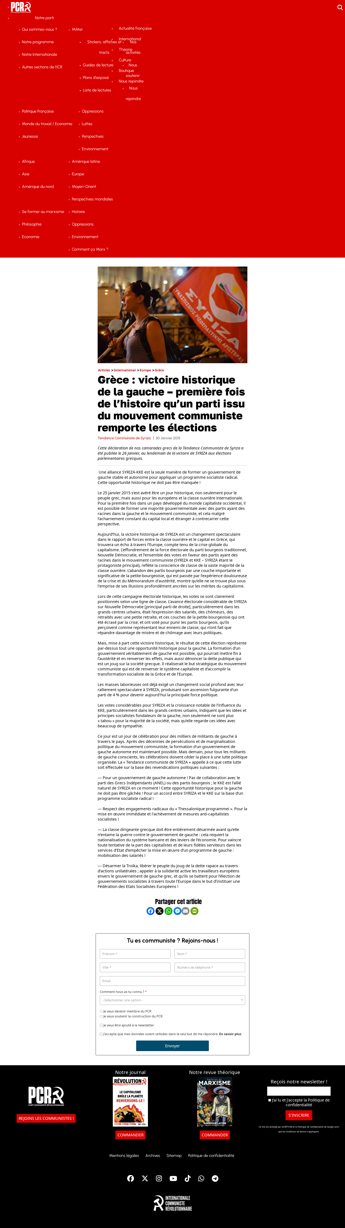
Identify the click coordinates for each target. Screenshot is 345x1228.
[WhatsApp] (168, 924)
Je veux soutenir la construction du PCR (133, 1016)
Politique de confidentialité (308, 1102)
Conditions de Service (296, 1131)
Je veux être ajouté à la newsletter (128, 1025)
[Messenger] (177, 924)
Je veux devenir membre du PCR (127, 1011)
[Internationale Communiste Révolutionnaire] (172, 1202)
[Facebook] (151, 924)
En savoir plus (230, 1034)
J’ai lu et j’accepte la (300, 1102)
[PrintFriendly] (194, 924)
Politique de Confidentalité (311, 1126)
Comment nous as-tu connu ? (123, 992)
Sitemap (174, 1155)
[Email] (185, 924)
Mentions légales (124, 1155)
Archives (152, 1155)
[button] (336, 1219)
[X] (160, 924)
